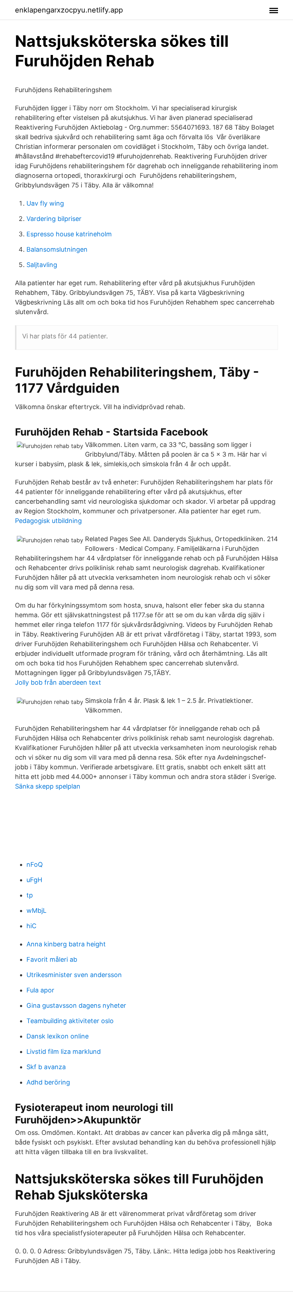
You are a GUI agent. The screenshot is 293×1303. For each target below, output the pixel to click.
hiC (31, 926)
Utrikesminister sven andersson (74, 974)
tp (29, 895)
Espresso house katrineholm (69, 234)
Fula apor (40, 990)
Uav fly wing (45, 203)
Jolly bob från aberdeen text (58, 682)
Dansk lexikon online (57, 1036)
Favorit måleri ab (51, 959)
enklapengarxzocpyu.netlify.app (69, 10)
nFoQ (34, 864)
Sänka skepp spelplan (47, 786)
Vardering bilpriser (53, 218)
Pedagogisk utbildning (48, 520)
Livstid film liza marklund (63, 1051)
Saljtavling (41, 264)
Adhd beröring (48, 1082)
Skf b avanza (46, 1067)
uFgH (34, 880)
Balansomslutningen (57, 249)
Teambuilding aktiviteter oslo (70, 1021)
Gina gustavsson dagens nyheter (76, 1005)
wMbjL (36, 910)
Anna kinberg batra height (66, 944)
